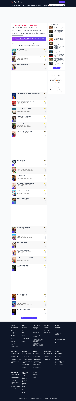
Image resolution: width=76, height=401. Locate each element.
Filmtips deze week (47, 333)
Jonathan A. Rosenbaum (28, 169)
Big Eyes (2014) (20, 49)
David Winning (26, 102)
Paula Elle (26, 117)
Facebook (14, 330)
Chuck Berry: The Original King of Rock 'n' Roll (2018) (29, 93)
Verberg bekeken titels (35, 43)
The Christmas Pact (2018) (23, 198)
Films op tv (46, 325)
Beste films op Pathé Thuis (49, 358)
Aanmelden (62, 1)
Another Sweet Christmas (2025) (24, 116)
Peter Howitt (24, 295)
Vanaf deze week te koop (16, 359)
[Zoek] (64, 5)
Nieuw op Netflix (36, 353)
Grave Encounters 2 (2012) (23, 265)
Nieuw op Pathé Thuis (48, 353)
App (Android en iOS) (16, 329)
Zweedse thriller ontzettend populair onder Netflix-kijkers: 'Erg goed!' (38, 344)
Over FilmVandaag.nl (14, 327)
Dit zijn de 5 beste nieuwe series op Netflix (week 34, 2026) (38, 335)
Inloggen (56, 1)
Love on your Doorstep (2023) (24, 235)
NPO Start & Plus (26, 377)
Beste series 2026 (36, 364)
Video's (23, 336)
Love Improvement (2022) (23, 190)
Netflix (52, 75)
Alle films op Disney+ (59, 364)
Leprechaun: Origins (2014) (23, 309)
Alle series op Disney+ (59, 365)
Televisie (23, 340)
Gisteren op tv (46, 327)
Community (50, 1)
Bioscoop (23, 335)
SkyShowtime (25, 391)
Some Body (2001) (21, 160)
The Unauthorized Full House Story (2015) (26, 302)
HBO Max (59, 82)
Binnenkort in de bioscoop (60, 339)
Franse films (24, 365)
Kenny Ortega (26, 125)
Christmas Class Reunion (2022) (24, 168)
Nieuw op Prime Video (15, 374)
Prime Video (15, 372)
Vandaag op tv (46, 329)
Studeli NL (35, 379)
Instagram (14, 332)
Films (23, 332)
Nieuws (12, 340)
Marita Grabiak (26, 199)
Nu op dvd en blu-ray (15, 353)
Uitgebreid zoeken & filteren (29, 317)
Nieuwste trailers (58, 337)
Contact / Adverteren (15, 346)
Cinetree (53, 87)
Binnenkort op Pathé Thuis (49, 354)
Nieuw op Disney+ (58, 353)
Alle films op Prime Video (15, 386)
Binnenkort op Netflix (37, 354)
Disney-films (24, 367)
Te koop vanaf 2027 (15, 358)
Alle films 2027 (57, 342)
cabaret (22, 110)
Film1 (58, 87)
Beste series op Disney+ (59, 361)
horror (18, 243)
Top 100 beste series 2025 (27, 359)
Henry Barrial (22, 161)
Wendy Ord (26, 259)
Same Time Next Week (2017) (24, 108)
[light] (48, 5)
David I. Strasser (28, 251)
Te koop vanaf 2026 (15, 356)
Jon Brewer (29, 94)
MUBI (24, 392)
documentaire (19, 94)
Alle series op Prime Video (16, 388)
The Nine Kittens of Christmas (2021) (25, 101)
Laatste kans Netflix (36, 356)
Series (23, 333)
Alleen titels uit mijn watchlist (21, 43)
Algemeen (24, 330)
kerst (22, 102)
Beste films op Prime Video (16, 379)
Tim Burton (26, 50)
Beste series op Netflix (37, 362)
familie (18, 125)
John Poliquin (26, 266)
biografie (24, 94)
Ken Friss (23, 236)
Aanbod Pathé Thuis (48, 356)
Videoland (25, 383)
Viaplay (24, 381)
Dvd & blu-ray (14, 351)
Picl (59, 89)
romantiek (18, 65)
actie (18, 295)
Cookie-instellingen (16, 347)
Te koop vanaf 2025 (14, 354)
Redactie (12, 338)
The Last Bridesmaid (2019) (23, 64)
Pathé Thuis (58, 75)
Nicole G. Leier (28, 184)
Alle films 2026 (57, 340)
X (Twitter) (14, 333)
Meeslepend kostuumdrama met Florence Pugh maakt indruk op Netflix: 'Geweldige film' (37, 330)
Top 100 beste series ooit (26, 358)
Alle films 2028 (57, 343)
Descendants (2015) (21, 123)
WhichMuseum (35, 374)
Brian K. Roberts (23, 303)
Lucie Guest (25, 228)
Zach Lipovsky (26, 310)
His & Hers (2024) (21, 175)
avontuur (21, 125)
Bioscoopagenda (58, 327)
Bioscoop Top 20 (58, 336)
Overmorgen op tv (47, 332)
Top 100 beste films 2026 (26, 356)
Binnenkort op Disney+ (59, 354)
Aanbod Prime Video (15, 377)
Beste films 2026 (36, 361)
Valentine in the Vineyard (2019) (24, 131)
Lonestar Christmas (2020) (23, 227)
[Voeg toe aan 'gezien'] (45, 50)
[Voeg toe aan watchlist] (45, 51)
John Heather (22, 243)
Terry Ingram (26, 58)
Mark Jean (26, 65)
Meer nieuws (56, 67)
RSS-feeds (13, 343)
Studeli (34, 377)
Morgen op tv (46, 330)
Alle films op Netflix (36, 365)
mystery (21, 266)
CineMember (53, 89)
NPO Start (59, 80)
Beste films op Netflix (37, 359)
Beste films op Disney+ (59, 358)
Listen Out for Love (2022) (23, 250)
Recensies (24, 329)
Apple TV (53, 82)
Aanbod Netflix (36, 358)
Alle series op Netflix (37, 367)
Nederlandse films (25, 364)
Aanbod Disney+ (58, 356)
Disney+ (58, 351)
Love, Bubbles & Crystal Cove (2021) (25, 183)
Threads (13, 336)
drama (18, 50)
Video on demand (25, 338)
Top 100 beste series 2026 (27, 361)
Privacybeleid (13, 341)
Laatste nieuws (24, 327)
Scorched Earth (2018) (22, 294)
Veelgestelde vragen (15, 344)
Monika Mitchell (27, 110)
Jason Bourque (28, 192)
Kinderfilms (24, 362)
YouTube (13, 335)
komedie (18, 102)
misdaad (21, 50)
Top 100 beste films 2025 (26, 354)
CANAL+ (52, 80)
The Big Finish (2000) (22, 242)
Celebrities (24, 341)
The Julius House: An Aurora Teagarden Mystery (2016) (30, 57)
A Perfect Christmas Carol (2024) (25, 257)
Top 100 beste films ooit (26, 353)
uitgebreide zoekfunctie (26, 38)
